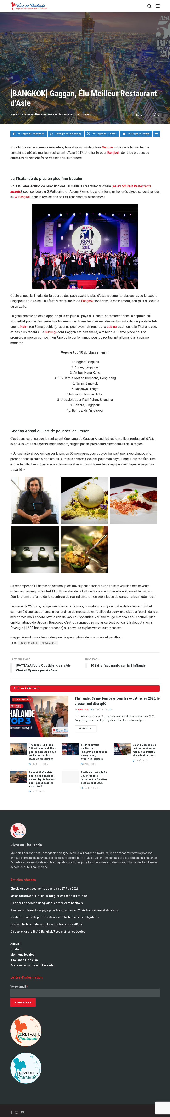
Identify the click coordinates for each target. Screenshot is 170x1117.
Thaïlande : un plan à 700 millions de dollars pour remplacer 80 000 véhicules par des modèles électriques (42, 752)
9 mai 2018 (16, 114)
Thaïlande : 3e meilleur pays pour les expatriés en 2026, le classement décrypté (64, 910)
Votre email (19, 986)
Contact (16, 949)
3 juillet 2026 (90, 788)
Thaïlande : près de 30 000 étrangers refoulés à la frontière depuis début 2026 (94, 777)
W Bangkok (23, 197)
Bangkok (46, 114)
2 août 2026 (37, 791)
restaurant (49, 642)
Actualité (33, 114)
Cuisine (58, 114)
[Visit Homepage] (29, 6)
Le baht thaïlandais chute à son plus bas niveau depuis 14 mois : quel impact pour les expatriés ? (42, 779)
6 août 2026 (89, 764)
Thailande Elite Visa (24, 960)
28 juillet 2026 (39, 764)
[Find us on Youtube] (22, 1112)
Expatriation (23, 699)
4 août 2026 (141, 761)
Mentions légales (22, 954)
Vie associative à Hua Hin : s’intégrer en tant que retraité (48, 896)
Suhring (50, 332)
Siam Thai (83, 709)
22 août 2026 (99, 709)
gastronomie (28, 642)
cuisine (112, 327)
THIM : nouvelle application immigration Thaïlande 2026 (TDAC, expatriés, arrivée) (94, 752)
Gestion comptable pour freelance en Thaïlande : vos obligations (54, 917)
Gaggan (107, 147)
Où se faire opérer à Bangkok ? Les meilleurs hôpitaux (46, 903)
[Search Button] (149, 6)
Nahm (24, 327)
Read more (87, 727)
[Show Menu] (158, 6)
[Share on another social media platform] (156, 134)
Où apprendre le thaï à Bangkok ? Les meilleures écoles (47, 931)
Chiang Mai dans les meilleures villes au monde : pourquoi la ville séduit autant (144, 750)
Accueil (15, 943)
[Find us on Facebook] (11, 1112)
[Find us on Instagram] (16, 1112)
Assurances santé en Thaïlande (31, 965)
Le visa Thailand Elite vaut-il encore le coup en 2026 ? (46, 924)
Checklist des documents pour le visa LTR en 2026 (44, 888)
